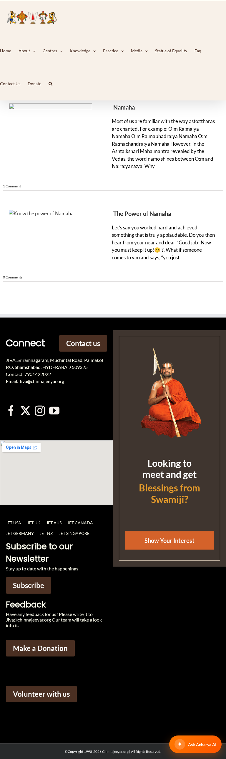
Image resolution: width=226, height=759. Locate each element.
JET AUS (54, 522)
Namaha (124, 107)
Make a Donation (40, 648)
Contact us (83, 343)
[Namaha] (50, 131)
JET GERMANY (20, 533)
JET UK (33, 522)
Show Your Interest (169, 540)
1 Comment (12, 186)
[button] (50, 83)
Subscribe (28, 585)
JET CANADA (80, 522)
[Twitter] (25, 410)
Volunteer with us (41, 694)
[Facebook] (11, 410)
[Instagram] (40, 410)
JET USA (13, 522)
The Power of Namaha (142, 213)
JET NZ (46, 533)
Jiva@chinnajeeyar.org (28, 619)
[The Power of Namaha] (50, 238)
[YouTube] (54, 410)
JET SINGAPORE (74, 533)
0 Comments (12, 277)
